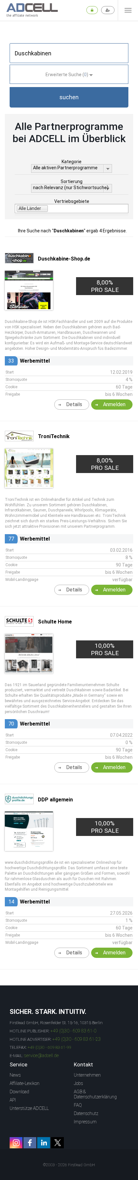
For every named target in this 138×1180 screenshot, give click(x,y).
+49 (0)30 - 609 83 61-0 (73, 1030)
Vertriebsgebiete (71, 201)
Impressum (85, 1121)
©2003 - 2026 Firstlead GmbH (69, 1165)
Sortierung (71, 181)
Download (19, 1091)
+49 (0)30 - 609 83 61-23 (76, 1039)
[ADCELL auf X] (57, 1142)
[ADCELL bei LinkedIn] (43, 1142)
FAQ (78, 1105)
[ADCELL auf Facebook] (29, 1142)
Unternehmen (87, 1075)
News (15, 1075)
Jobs (78, 1083)
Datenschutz (86, 1113)
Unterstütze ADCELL (29, 1108)
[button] (69, 97)
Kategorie (72, 161)
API (13, 1100)
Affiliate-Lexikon (24, 1083)
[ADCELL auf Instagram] (16, 1142)
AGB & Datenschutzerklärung (95, 1094)
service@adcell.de (41, 1055)
